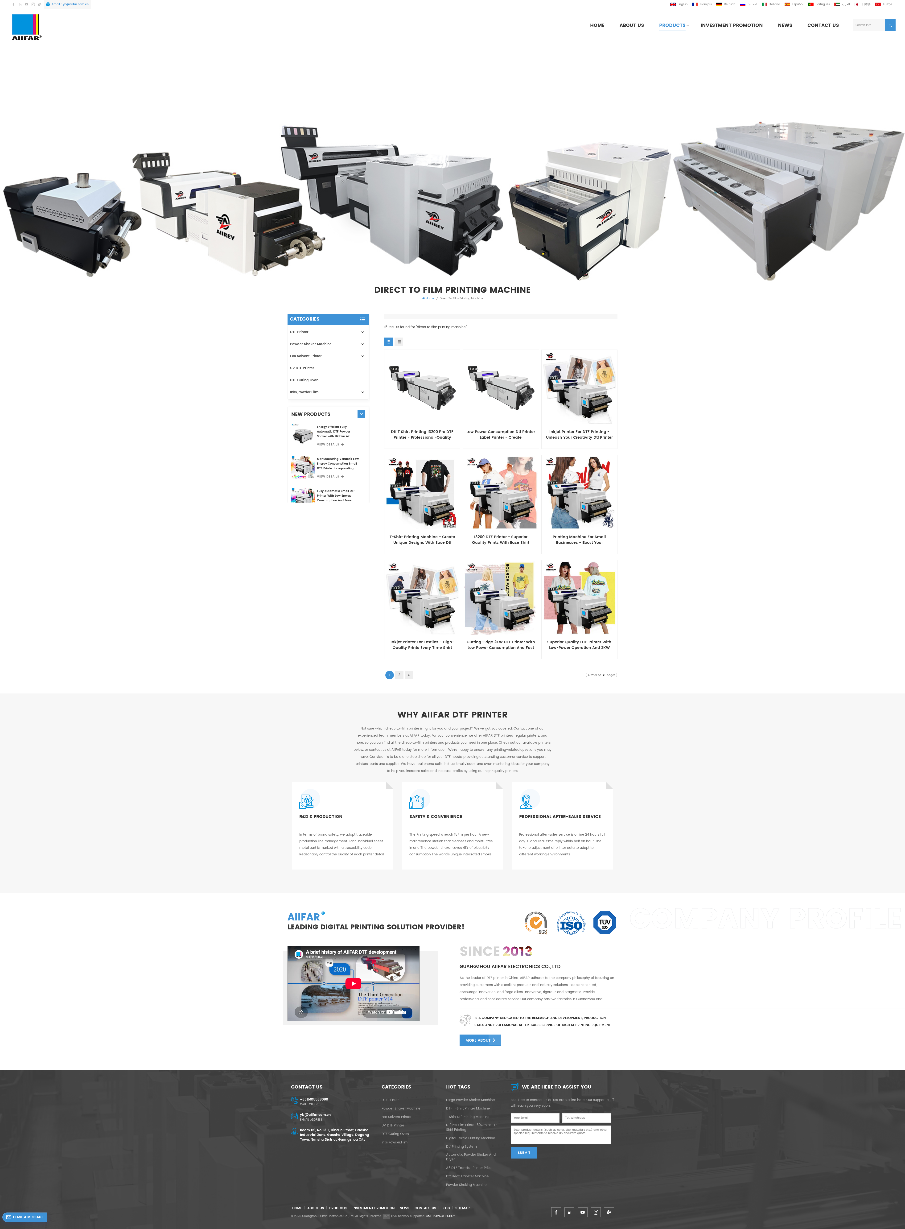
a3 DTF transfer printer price (469, 1168)
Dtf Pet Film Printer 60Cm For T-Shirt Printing (471, 1127)
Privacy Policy (444, 1216)
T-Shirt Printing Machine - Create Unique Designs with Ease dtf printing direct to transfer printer (422, 539)
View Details (328, 444)
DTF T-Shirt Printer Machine (468, 1108)
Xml (429, 1216)
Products (672, 25)
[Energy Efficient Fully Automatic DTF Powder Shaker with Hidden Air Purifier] (303, 435)
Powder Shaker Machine (311, 344)
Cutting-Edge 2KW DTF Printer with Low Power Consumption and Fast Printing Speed (501, 645)
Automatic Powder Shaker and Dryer (471, 1157)
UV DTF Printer (302, 368)
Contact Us (823, 25)
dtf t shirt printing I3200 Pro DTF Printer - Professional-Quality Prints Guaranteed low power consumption (422, 434)
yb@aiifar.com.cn (76, 4)
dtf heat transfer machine (467, 1176)
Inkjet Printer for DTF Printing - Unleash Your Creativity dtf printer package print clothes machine (579, 434)
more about (477, 1040)
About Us (632, 25)
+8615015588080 (314, 1099)
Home (597, 25)
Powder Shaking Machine (466, 1185)
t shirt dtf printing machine (468, 1117)
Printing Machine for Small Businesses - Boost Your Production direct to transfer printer (579, 539)
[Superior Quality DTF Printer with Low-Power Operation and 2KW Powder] (579, 598)
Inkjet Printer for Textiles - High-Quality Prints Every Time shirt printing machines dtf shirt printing (422, 645)
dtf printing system (461, 1146)
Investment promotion (732, 25)
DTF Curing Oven (304, 380)
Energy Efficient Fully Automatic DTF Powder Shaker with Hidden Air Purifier (333, 432)
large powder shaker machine (470, 1100)
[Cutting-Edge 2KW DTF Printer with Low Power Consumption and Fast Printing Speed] (500, 598)
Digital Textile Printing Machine (470, 1138)
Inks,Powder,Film (304, 392)
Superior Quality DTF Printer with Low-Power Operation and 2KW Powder (579, 645)
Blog (445, 1208)
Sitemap (462, 1208)
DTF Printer (299, 332)
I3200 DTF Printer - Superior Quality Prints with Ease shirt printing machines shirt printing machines (500, 539)
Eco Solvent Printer (306, 356)
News (785, 25)
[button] (361, 414)
